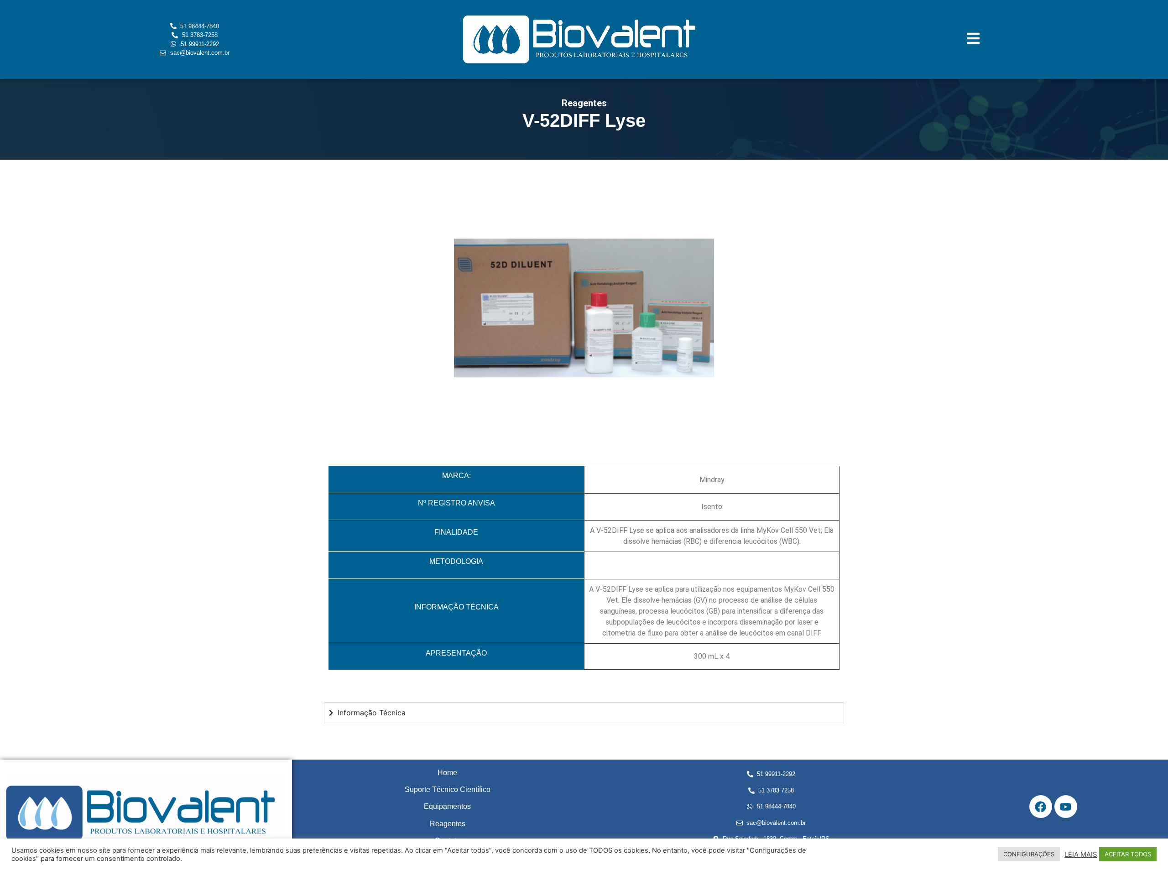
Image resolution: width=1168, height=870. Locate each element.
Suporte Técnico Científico (447, 789)
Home (447, 772)
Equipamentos (447, 806)
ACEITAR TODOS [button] (1128, 854)
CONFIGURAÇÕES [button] (1028, 854)
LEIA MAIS (1080, 854)
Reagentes (447, 824)
